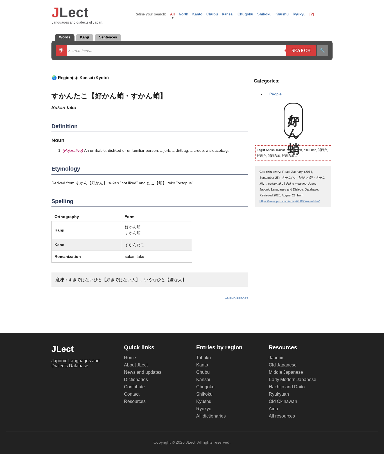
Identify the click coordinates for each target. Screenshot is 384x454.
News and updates (142, 372)
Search (298, 50)
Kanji (84, 37)
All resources (282, 416)
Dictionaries (136, 379)
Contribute (134, 386)
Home (130, 357)
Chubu (212, 14)
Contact (131, 394)
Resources (135, 401)
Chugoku (245, 14)
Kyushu (282, 14)
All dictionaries (211, 416)
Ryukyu (299, 14)
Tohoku (203, 357)
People (275, 94)
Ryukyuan (279, 394)
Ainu (273, 408)
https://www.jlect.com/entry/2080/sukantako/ (289, 201)
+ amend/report (235, 298)
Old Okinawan (283, 401)
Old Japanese (283, 365)
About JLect (136, 365)
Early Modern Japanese (292, 379)
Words (64, 37)
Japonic (276, 357)
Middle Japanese (286, 372)
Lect (70, 12)
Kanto (197, 14)
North (183, 14)
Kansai (228, 14)
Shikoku (264, 14)
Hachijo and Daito (287, 386)
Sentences (108, 37)
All (172, 14)
